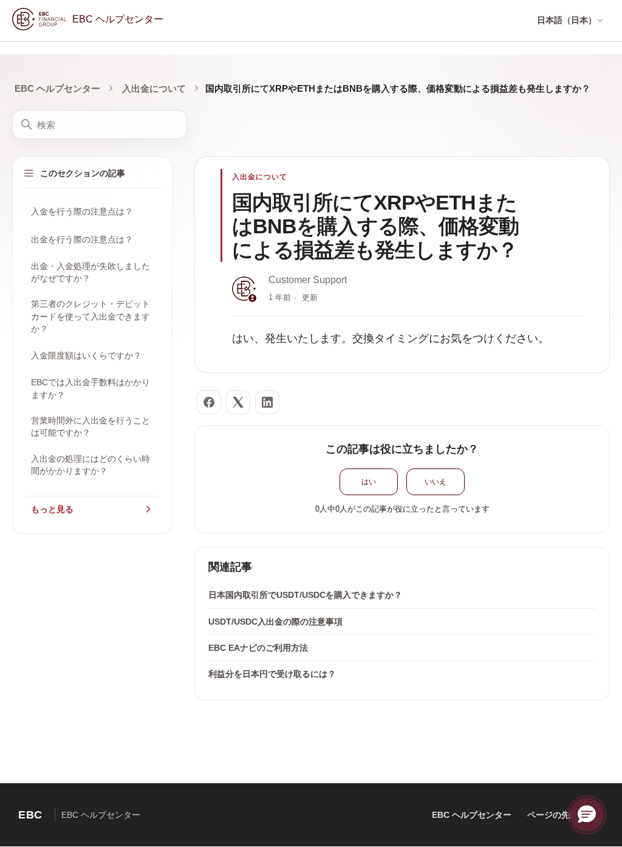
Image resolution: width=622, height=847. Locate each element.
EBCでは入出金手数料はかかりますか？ (90, 388)
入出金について (154, 88)
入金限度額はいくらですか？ (86, 355)
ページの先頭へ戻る (565, 815)
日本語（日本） (566, 20)
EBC (30, 815)
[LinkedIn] (267, 402)
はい (368, 482)
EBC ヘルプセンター (57, 88)
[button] (587, 815)
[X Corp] (238, 402)
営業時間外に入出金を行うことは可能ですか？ (90, 426)
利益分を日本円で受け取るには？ (272, 674)
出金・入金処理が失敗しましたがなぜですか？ (90, 272)
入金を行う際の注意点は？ (82, 211)
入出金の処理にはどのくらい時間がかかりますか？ (90, 465)
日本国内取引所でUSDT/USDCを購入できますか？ (305, 595)
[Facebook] (209, 402)
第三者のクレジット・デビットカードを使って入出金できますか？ (90, 316)
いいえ (435, 482)
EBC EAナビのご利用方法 (258, 648)
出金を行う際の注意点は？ (82, 239)
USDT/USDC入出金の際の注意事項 (275, 621)
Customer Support (307, 280)
